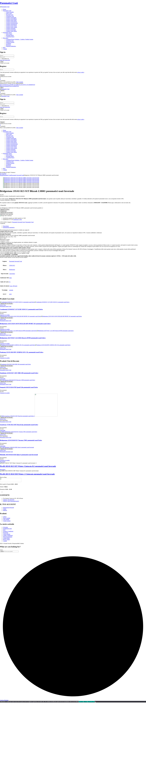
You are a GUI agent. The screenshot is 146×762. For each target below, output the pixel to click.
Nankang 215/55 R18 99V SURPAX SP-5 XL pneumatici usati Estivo (21, 352)
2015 (10, 294)
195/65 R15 (12, 265)
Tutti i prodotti (19, 82)
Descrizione (6, 226)
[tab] (74, 226)
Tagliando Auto (10, 40)
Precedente (2, 461)
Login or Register (4, 700)
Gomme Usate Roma (11, 17)
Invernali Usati (9, 14)
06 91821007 (3, 173)
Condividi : (2, 223)
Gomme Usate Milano (11, 19)
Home (1, 175)
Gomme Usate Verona (11, 25)
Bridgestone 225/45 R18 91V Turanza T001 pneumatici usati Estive (21, 440)
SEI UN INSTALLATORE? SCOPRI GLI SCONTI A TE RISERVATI (17, 84)
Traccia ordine (12, 86)
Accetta (81, 701)
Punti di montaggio (4, 86)
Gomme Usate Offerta (11, 31)
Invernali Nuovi (10, 35)
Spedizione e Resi (17, 219)
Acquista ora (3, 211)
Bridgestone (12, 269)
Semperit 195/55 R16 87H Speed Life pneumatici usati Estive (19, 387)
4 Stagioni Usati (10, 16)
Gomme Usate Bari (10, 28)
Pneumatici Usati (9, 3)
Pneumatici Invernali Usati (17, 175)
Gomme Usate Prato (11, 29)
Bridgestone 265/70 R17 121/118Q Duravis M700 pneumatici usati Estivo (23, 338)
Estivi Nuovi (9, 34)
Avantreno (8, 43)
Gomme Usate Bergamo (12, 23)
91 (9, 281)
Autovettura (12, 273)
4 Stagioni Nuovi (10, 36)
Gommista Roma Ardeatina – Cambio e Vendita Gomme (19, 39)
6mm (10, 277)
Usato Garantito (10, 12)
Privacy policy (91, 701)
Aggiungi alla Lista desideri (6, 212)
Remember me (5, 58)
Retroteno (8, 44)
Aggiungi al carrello (5, 315)
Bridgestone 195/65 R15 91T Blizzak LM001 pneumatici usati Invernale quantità (21, 208)
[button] (73, 79)
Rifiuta (85, 701)
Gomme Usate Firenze (11, 21)
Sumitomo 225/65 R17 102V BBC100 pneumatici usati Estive (19, 373)
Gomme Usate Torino (11, 20)
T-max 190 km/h (13, 286)
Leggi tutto (2, 378)
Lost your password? (5, 60)
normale (11, 290)
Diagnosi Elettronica (11, 46)
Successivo (2, 469)
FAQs (17, 86)
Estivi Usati (9, 13)
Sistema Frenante (10, 42)
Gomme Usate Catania (11, 27)
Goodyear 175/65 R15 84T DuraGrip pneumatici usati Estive (19, 424)
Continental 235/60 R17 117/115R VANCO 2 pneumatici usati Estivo (21, 309)
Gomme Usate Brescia (11, 24)
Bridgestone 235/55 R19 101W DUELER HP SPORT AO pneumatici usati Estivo (25, 323)
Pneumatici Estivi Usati (5, 306)
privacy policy (80, 72)
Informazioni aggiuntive (9, 227)
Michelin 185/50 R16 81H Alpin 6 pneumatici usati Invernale (19, 454)
